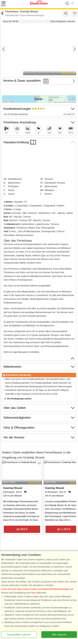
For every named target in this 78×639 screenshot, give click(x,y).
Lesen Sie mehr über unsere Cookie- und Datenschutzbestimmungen (35, 589)
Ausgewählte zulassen (19, 634)
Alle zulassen (59, 634)
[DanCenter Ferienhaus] (39, 4)
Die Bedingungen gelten (19, 398)
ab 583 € (22, 529)
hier (33, 592)
